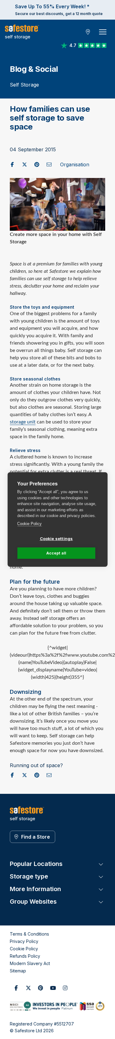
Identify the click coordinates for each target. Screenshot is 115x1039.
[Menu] (102, 32)
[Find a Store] (88, 32)
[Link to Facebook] (16, 988)
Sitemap (18, 970)
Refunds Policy (25, 956)
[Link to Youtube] (53, 988)
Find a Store (35, 837)
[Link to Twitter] (28, 988)
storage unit (23, 421)
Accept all (56, 553)
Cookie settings (56, 538)
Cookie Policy (29, 523)
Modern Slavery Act (30, 963)
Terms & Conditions (29, 934)
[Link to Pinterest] (40, 988)
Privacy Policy (24, 941)
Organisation (74, 164)
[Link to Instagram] (65, 988)
